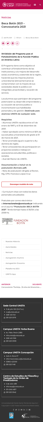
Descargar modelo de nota (21, 184)
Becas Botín (34, 38)
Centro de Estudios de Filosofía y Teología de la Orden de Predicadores (21, 378)
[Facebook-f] (13, 409)
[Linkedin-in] (24, 409)
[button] (35, 4)
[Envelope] (29, 409)
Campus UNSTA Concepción (18, 352)
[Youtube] (21, 409)
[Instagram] (18, 409)
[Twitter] (16, 409)
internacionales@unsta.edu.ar (17, 203)
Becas (28, 38)
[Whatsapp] (27, 409)
